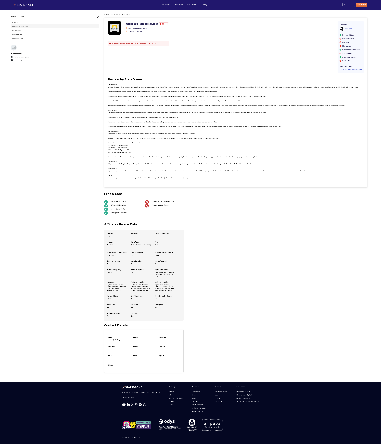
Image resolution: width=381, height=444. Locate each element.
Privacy (171, 405)
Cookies (171, 401)
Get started (361, 5)
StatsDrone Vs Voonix (243, 391)
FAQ (170, 395)
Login (338, 5)
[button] (167, 5)
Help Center (196, 391)
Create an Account (221, 391)
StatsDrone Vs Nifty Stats (244, 395)
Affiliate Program (197, 411)
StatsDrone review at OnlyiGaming (247, 401)
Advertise (195, 398)
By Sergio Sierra (16, 53)
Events (194, 395)
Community (195, 401)
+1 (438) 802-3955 (128, 397)
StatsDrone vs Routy (243, 398)
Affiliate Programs (110, 14)
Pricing (217, 398)
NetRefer (348, 28)
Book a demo (349, 5)
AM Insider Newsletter (199, 408)
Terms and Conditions (176, 398)
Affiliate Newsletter (198, 405)
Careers (171, 391)
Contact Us (218, 401)
